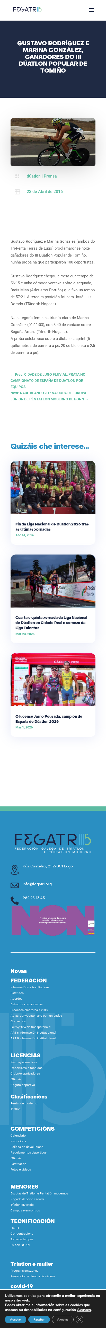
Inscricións (18, 1141)
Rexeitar (39, 1319)
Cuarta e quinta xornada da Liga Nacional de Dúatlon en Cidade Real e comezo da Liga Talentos (51, 623)
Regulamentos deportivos (29, 1152)
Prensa (50, 176)
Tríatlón (16, 1109)
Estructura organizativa (26, 1004)
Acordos (16, 999)
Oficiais (16, 1079)
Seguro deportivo (23, 1085)
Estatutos (17, 993)
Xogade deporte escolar (27, 1199)
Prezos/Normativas (24, 1062)
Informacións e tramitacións (30, 987)
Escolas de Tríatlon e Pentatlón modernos (39, 1193)
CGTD (15, 1228)
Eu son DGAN (20, 1245)
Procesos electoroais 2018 (29, 1010)
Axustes (84, 1309)
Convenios (18, 1021)
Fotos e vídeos (21, 1169)
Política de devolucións (27, 1147)
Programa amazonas (24, 1271)
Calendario (18, 1135)
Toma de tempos (22, 1239)
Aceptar (15, 1319)
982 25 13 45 (34, 898)
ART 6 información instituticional (33, 1033)
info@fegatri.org (37, 884)
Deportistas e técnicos (26, 1068)
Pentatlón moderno (24, 1103)
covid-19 (22, 1286)
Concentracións (22, 1234)
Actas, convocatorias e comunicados (36, 1016)
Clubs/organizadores (25, 1073)
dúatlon (34, 176)
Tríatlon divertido (22, 1205)
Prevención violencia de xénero (33, 1276)
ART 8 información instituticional (33, 1038)
